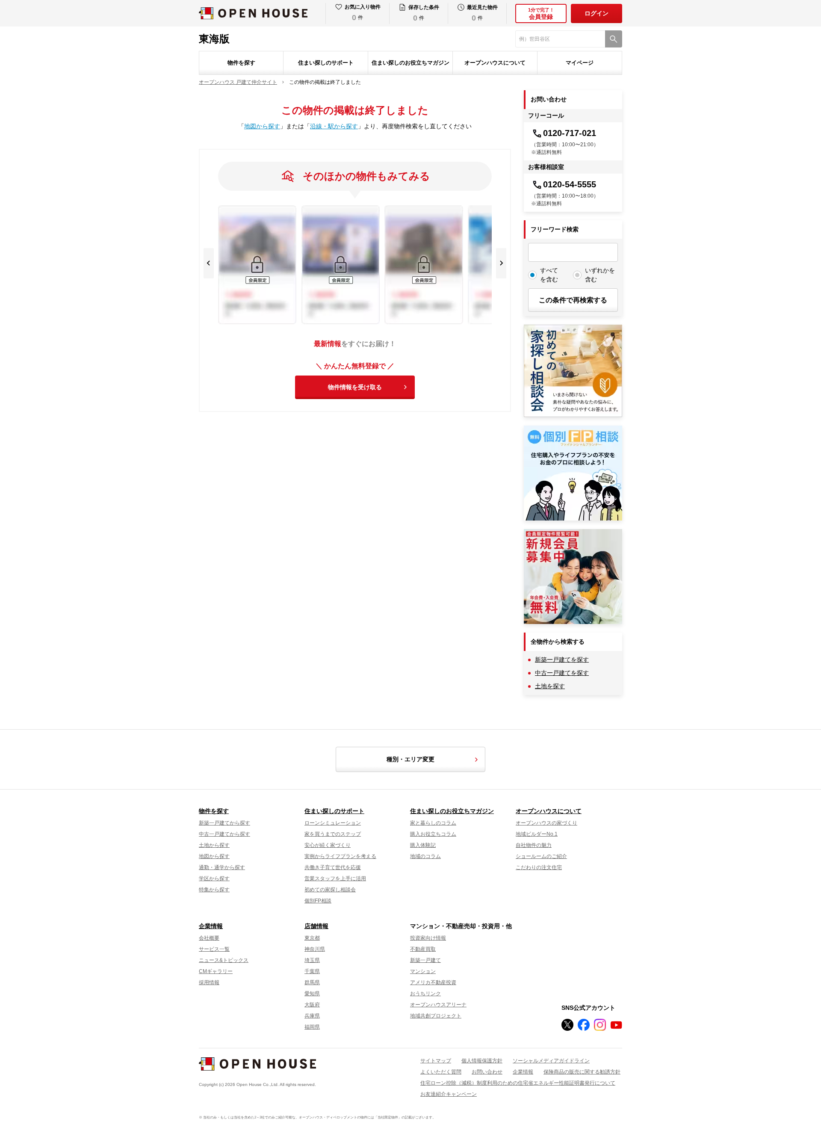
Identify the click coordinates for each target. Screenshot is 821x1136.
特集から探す (214, 890)
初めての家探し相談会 (330, 890)
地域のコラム (425, 856)
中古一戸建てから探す (224, 834)
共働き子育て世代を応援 (332, 867)
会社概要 (209, 938)
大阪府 (312, 1005)
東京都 (312, 938)
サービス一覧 (214, 949)
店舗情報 (316, 926)
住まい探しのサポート (326, 62)
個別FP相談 (317, 901)
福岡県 (312, 1027)
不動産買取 (423, 949)
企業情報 (211, 926)
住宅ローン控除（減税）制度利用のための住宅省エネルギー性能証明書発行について (517, 1083)
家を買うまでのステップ (332, 834)
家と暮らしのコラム (433, 823)
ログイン (596, 13)
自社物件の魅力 (534, 845)
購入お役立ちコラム (433, 834)
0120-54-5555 (569, 184)
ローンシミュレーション (332, 823)
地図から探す (262, 126)
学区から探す (214, 879)
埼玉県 (312, 960)
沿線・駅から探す (334, 126)
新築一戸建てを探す (562, 659)
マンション (423, 971)
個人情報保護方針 (481, 1061)
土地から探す (214, 845)
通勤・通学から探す (222, 867)
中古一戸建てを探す (562, 672)
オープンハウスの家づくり (546, 823)
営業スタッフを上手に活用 (335, 879)
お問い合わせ (487, 1072)
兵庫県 (312, 1016)
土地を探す (550, 686)
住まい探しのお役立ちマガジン (410, 62)
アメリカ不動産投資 (433, 982)
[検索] (613, 38)
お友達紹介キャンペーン (448, 1094)
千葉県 (312, 971)
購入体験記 (423, 845)
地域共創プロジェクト (435, 1016)
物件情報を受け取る (355, 387)
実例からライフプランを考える (340, 856)
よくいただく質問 (440, 1072)
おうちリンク (425, 994)
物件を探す (241, 62)
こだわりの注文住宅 (539, 867)
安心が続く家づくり (327, 845)
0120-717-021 (569, 133)
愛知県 (312, 994)
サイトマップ (435, 1061)
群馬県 (312, 982)
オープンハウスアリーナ (438, 1005)
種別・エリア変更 (410, 759)
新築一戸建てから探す (224, 823)
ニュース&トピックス (223, 960)
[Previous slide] (209, 263)
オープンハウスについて (495, 62)
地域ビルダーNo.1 (537, 834)
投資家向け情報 (428, 938)
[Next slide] (501, 263)
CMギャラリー (216, 971)
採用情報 (209, 982)
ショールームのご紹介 (541, 856)
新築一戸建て (425, 960)
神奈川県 (314, 949)
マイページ (580, 62)
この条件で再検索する (573, 300)
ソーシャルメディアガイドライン (551, 1061)
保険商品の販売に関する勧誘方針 (581, 1072)
